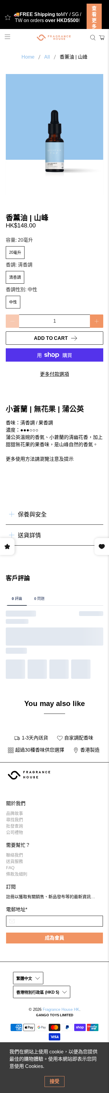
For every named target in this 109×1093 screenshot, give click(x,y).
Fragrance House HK (61, 1009)
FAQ (10, 867)
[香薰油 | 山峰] (54, 135)
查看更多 (94, 17)
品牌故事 (14, 813)
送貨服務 (14, 861)
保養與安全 (32, 514)
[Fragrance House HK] (54, 38)
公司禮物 (14, 832)
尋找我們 (14, 819)
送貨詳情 (29, 535)
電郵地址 (16, 909)
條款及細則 (16, 874)
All (47, 57)
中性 (13, 302)
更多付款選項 (54, 374)
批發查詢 (14, 826)
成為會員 (54, 937)
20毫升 (15, 252)
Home (28, 57)
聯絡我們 (14, 855)
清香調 (15, 277)
